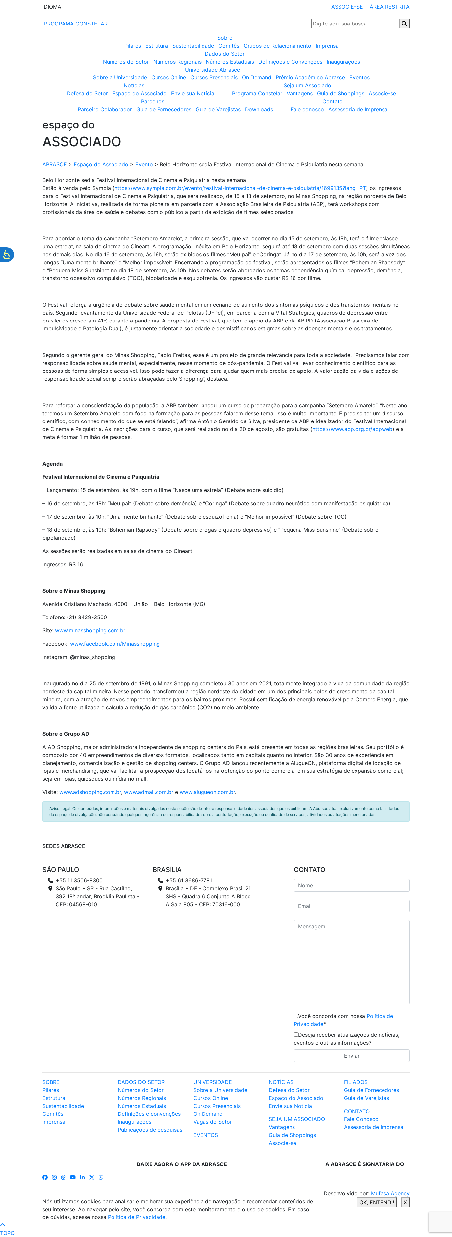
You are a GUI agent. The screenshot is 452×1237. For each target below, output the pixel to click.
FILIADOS (356, 1082)
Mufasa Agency (390, 1193)
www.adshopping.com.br (90, 792)
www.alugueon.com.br (207, 792)
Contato (332, 101)
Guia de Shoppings (340, 93)
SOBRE (51, 1082)
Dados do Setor (225, 53)
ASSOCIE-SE (347, 6)
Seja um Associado (307, 85)
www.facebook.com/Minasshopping (115, 643)
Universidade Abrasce (212, 69)
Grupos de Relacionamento (277, 45)
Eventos (359, 77)
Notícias (134, 85)
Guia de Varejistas (218, 109)
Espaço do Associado (139, 93)
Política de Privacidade (136, 1217)
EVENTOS (205, 1135)
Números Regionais (177, 61)
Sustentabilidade (193, 45)
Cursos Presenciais (214, 77)
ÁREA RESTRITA (390, 6)
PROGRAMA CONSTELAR (75, 23)
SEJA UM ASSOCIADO (297, 1119)
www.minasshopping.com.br (90, 630)
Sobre (224, 37)
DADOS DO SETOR (141, 1082)
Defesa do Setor (87, 93)
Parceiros (152, 101)
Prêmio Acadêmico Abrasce (310, 77)
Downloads (259, 109)
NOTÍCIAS (281, 1082)
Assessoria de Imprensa (357, 109)
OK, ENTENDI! (376, 1202)
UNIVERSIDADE (212, 1082)
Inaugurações (343, 61)
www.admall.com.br (148, 792)
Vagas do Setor (212, 1121)
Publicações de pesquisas (150, 1129)
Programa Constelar (257, 93)
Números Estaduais (230, 61)
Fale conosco (307, 109)
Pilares (132, 45)
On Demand (256, 77)
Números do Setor (126, 61)
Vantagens (300, 93)
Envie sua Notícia (192, 93)
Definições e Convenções (290, 61)
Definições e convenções (149, 1114)
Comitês (228, 45)
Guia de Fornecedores (163, 109)
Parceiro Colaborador (105, 109)
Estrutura (156, 45)
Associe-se (382, 93)
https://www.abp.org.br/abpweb (352, 429)
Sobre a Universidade (120, 77)
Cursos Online (168, 77)
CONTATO (357, 1111)
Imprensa (327, 45)
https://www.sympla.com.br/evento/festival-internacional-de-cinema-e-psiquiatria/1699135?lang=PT (240, 188)
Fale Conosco (361, 1119)
